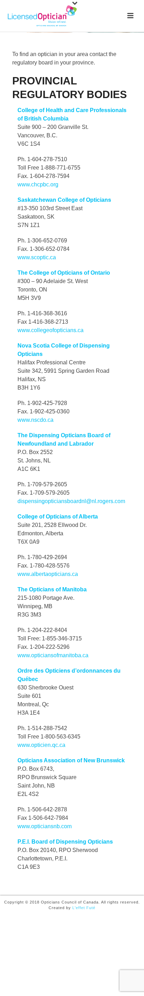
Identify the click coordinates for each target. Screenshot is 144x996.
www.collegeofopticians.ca (50, 330)
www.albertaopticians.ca (47, 574)
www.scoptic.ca (36, 257)
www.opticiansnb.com (44, 826)
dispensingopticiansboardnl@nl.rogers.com (71, 501)
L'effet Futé (83, 908)
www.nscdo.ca (35, 420)
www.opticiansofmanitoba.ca (52, 655)
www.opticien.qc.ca (41, 745)
